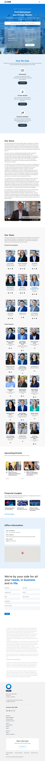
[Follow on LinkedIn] (7, 711)
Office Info (33, 23)
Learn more (22, 82)
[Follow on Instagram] (9, 711)
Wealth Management (10, 717)
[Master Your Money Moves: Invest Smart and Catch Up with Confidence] (31, 465)
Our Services (14, 23)
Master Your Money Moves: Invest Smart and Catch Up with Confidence (32, 474)
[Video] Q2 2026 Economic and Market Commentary (35, 509)
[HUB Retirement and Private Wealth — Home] (7, 2)
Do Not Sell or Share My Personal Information (14, 756)
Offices (7, 728)
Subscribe (22, 746)
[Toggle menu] (39, 2)
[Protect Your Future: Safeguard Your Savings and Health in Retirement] (13, 465)
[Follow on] (16, 711)
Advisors (7, 726)
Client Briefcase (11, 34)
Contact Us (30, 44)
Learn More (22, 125)
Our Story (22, 23)
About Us (8, 723)
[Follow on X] (14, 711)
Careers (7, 732)
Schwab (9, 31)
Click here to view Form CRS (13, 659)
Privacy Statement (9, 752)
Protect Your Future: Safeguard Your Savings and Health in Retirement (14, 474)
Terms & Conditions (18, 752)
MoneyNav (10, 35)
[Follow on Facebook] (12, 711)
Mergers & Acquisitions (10, 734)
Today (22, 478)
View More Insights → (9, 514)
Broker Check (26, 752)
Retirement (8, 715)
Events (27, 23)
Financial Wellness (9, 719)
